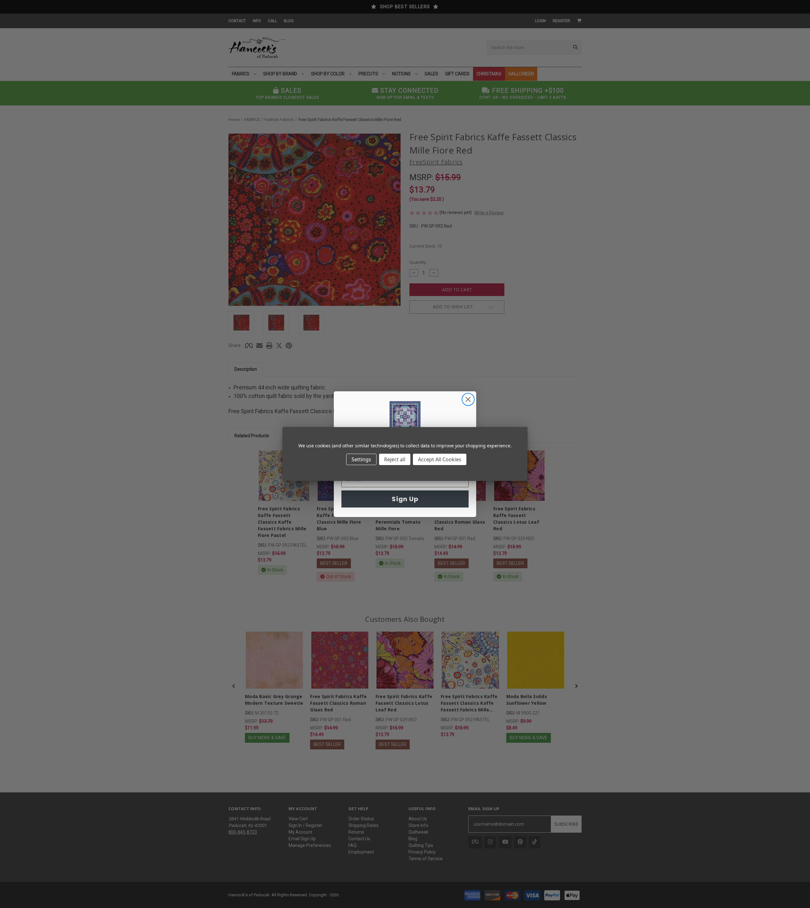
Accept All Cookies (439, 459)
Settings (361, 459)
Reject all (394, 459)
